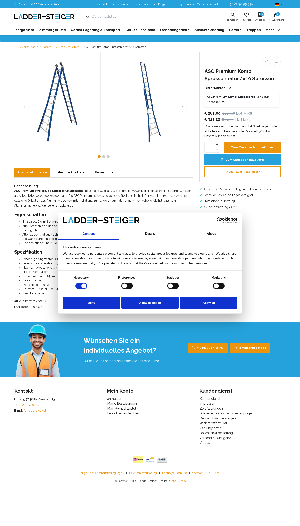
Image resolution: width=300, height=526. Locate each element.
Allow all (209, 303)
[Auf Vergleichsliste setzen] (276, 61)
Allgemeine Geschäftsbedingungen (102, 473)
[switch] (127, 286)
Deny (91, 303)
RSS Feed (214, 473)
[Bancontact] (150, 459)
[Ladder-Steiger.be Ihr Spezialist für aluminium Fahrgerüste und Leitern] (44, 16)
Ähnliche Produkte (70, 172)
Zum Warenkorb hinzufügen (252, 147)
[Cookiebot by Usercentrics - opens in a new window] (219, 220)
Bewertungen (105, 172)
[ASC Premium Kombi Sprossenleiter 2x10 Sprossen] (57, 102)
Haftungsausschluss (174, 473)
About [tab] (211, 234)
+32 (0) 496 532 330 (210, 348)
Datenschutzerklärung (143, 473)
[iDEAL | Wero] (138, 459)
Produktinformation (32, 172)
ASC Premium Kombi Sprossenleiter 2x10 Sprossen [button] (238, 99)
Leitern (47, 46)
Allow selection (150, 303)
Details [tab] (150, 234)
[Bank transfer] (162, 459)
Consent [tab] (89, 234)
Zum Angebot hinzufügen (244, 159)
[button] (266, 61)
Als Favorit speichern (244, 171)
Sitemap (197, 473)
